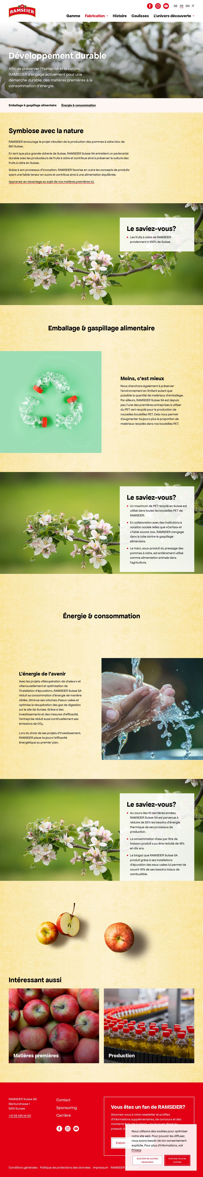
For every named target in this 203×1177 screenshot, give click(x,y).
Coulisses (140, 16)
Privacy (136, 1150)
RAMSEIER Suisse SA (124, 1167)
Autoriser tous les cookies (177, 1160)
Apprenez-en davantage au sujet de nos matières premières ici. (51, 181)
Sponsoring (66, 1107)
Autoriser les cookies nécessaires (147, 1160)
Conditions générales (23, 1167)
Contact (63, 1100)
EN (188, 6)
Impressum (100, 1167)
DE (175, 6)
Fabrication (95, 16)
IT (193, 6)
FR (181, 6)
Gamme (73, 16)
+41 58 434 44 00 (20, 1115)
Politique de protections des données (65, 1167)
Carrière (63, 1115)
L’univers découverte (172, 16)
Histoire (120, 16)
